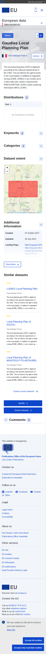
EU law (5, 550)
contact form (20, 611)
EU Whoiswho (8, 562)
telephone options (18, 608)
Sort (7, 104)
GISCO (39, 212)
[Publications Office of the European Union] (22, 448)
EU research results (10, 558)
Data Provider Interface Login (14, 570)
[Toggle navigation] (41, 23)
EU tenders (7, 554)
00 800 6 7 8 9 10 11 (17, 605)
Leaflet (11, 212)
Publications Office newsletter (15, 536)
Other (7, 495)
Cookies (5, 513)
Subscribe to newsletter (12, 478)
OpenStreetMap (21, 212)
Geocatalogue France (17, 56)
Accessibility (7, 517)
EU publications (9, 567)
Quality (22, 403)
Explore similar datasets (25, 391)
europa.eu (22, 593)
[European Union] (22, 587)
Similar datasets (22, 410)
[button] (37, 1)
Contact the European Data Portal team (19, 474)
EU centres (25, 614)
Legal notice (7, 510)
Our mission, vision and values (15, 533)
